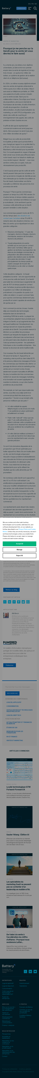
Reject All (19, 556)
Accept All (19, 544)
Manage (19, 550)
